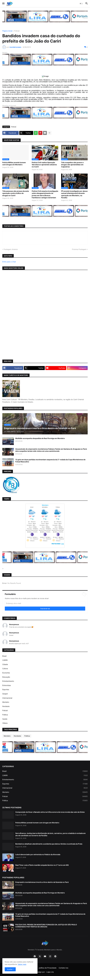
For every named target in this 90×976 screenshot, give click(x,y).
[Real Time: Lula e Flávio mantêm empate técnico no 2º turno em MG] (8, 868)
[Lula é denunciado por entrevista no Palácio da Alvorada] (8, 857)
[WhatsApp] (36, 133)
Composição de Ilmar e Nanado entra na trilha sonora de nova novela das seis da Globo (50, 812)
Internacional (7, 698)
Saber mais (22, 964)
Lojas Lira (50, 972)
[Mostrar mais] (49, 133)
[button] (3, 4)
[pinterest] (55, 956)
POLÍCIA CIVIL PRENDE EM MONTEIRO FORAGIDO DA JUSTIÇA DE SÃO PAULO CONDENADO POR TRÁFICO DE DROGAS (46, 926)
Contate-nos (63, 968)
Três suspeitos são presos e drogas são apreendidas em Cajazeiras (72, 164)
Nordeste (5, 706)
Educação (6, 677)
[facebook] (35, 956)
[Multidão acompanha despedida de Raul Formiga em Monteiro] (8, 441)
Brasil (4, 656)
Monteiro (5, 702)
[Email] (45, 133)
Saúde (4, 719)
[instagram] (50, 956)
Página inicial (7, 31)
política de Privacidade (47, 968)
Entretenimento (8, 681)
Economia (6, 673)
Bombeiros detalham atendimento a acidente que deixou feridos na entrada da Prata (48, 844)
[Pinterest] (40, 133)
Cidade (5, 664)
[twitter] (40, 956)
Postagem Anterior (11, 249)
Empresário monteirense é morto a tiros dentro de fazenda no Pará (42, 882)
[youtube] (45, 956)
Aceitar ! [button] (10, 969)
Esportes (5, 689)
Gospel (5, 694)
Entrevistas (6, 685)
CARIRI (5, 660)
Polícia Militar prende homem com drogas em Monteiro (14, 163)
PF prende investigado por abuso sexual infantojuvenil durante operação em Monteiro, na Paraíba (74, 194)
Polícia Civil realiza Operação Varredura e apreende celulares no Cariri (44, 164)
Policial (16, 31)
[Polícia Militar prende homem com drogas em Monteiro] (8, 825)
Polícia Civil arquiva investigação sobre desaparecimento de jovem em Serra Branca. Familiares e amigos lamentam (45, 194)
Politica (5, 715)
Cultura (5, 668)
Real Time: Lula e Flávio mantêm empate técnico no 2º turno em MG (42, 865)
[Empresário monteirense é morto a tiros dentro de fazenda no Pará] (8, 885)
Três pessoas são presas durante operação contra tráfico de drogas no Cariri (15, 193)
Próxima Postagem (79, 249)
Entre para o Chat (9, 262)
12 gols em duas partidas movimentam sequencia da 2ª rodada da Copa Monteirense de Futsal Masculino (50, 461)
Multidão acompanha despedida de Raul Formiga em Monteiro (40, 438)
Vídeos (5, 723)
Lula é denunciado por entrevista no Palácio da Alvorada (37, 854)
